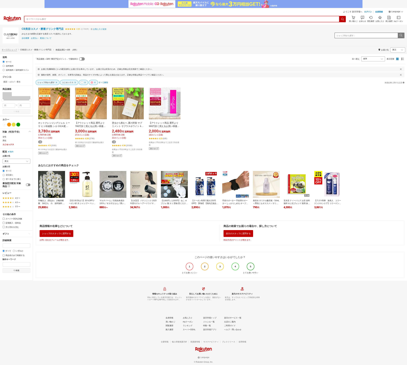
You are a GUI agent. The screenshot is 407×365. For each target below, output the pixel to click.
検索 (17, 111)
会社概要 (25, 38)
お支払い (34, 38)
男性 (4, 141)
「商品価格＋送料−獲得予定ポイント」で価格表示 (56, 59)
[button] (396, 12)
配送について (46, 38)
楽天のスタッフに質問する (238, 233)
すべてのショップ (9, 50)
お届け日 (6, 167)
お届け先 (6, 156)
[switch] (28, 185)
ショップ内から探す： (345, 35)
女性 (4, 137)
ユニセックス (8, 144)
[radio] (4, 62)
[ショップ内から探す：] (401, 35)
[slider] (2, 100)
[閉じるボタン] (401, 69)
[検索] (342, 19)
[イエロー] (14, 124)
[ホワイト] (4, 124)
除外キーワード (9, 259)
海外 (12, 152)
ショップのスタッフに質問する (56, 233)
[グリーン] (18, 124)
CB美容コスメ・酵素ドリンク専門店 (43, 28)
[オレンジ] (9, 124)
